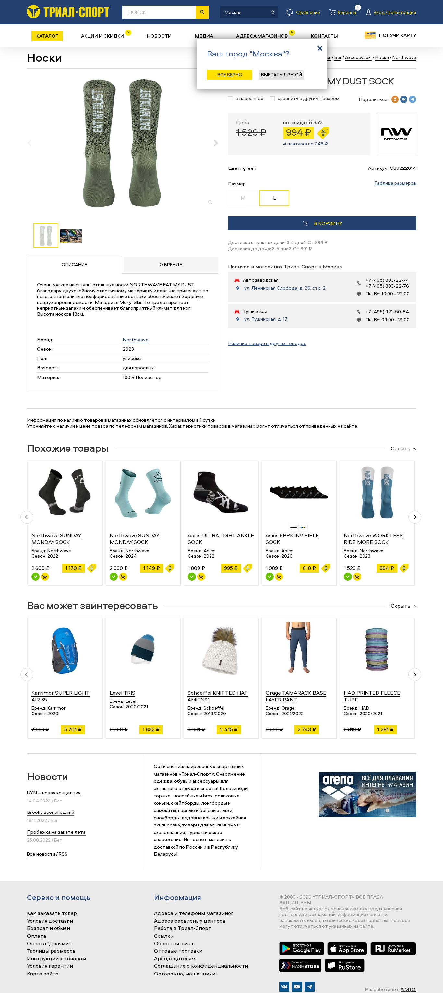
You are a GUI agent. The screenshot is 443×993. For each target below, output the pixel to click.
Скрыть (400, 448)
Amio (408, 989)
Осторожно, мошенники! (185, 974)
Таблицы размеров (51, 951)
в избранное (249, 98)
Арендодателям (174, 958)
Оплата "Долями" (49, 943)
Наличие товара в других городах (267, 343)
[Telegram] (310, 987)
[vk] (403, 99)
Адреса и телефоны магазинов (194, 913)
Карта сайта (42, 974)
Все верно (229, 74)
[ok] (395, 99)
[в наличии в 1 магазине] (35, 577)
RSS (63, 854)
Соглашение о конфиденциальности (201, 966)
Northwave (136, 339)
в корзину (328, 223)
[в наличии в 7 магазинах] (114, 577)
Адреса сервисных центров (189, 921)
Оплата (36, 936)
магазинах (243, 425)
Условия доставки (50, 921)
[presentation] (32, 142)
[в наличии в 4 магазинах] (192, 577)
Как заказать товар (52, 913)
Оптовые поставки (178, 951)
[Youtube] (297, 987)
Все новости (41, 854)
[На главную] (68, 11)
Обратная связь (174, 943)
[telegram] (412, 99)
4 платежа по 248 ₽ (305, 143)
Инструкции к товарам (56, 958)
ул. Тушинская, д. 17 (266, 319)
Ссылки (164, 936)
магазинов (155, 425)
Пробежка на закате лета (56, 831)
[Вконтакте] (284, 987)
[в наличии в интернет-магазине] (45, 577)
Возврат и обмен (48, 928)
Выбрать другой (281, 74)
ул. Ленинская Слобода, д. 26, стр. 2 (285, 288)
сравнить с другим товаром (308, 98)
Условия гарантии (50, 966)
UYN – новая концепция (54, 792)
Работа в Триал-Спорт (182, 928)
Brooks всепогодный (50, 812)
